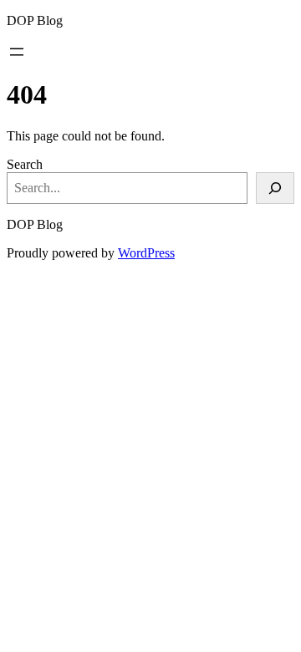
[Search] (275, 188)
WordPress (146, 253)
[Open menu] (17, 52)
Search (25, 164)
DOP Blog (35, 20)
